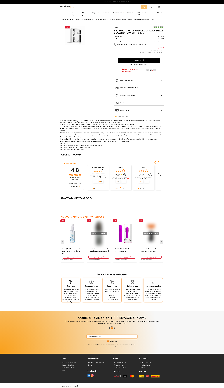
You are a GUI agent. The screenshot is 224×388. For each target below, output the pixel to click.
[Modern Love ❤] (68, 6)
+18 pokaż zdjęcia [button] (72, 233)
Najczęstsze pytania (119, 362)
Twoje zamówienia (145, 362)
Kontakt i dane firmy (68, 365)
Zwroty (90, 365)
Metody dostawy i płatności (96, 362)
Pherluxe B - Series (158, 42)
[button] (155, 162)
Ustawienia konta (144, 365)
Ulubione (142, 368)
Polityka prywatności (119, 368)
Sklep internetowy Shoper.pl (69, 386)
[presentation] (62, 242)
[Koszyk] (159, 6)
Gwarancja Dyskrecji (68, 368)
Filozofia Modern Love (69, 362)
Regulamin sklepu (118, 365)
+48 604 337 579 (141, 44)
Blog (63, 370)
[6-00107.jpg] (75, 35)
